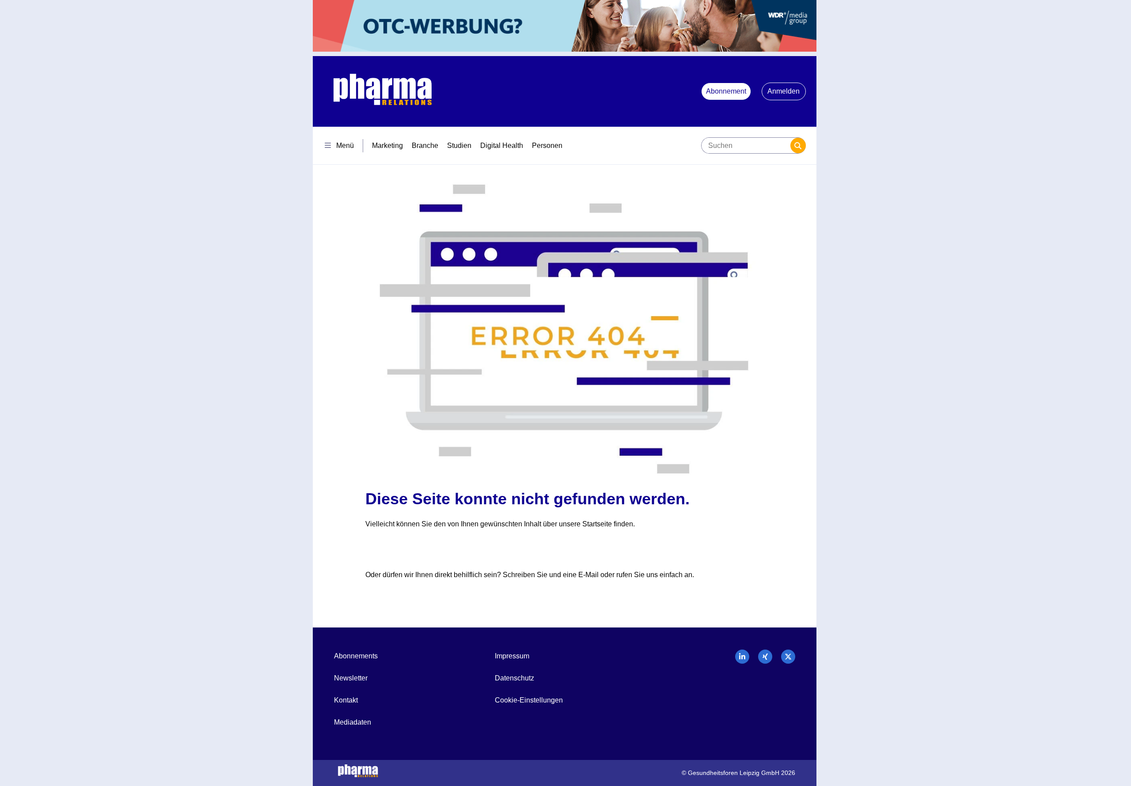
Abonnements (356, 656)
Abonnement (726, 91)
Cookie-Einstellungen (529, 700)
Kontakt (346, 700)
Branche (425, 145)
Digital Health (501, 145)
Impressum (512, 656)
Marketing (387, 145)
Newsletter (351, 678)
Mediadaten (352, 722)
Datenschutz (514, 678)
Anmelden (783, 91)
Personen (547, 145)
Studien (459, 145)
